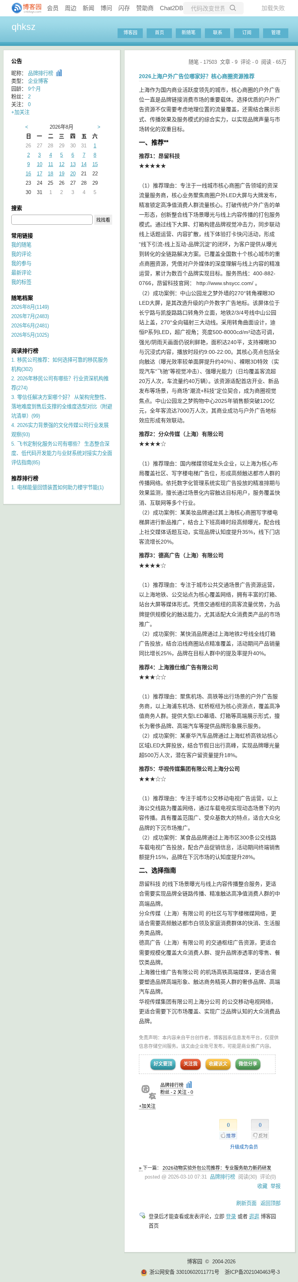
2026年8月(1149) (30, 307)
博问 (106, 8)
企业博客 (38, 81)
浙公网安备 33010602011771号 (184, 1272)
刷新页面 (246, 1203)
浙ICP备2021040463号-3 (252, 1272)
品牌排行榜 (172, 1085)
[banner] (23, 8)
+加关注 (147, 1106)
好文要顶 (163, 1064)
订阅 (246, 32)
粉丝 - (168, 1092)
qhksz (24, 27)
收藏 (262, 1186)
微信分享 (248, 1064)
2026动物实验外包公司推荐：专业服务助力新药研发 (217, 1168)
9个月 (34, 89)
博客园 (130, 32)
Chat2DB (171, 8)
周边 (70, 8)
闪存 (124, 8)
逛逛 (254, 1216)
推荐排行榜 (24, 478)
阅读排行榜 (24, 351)
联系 (217, 32)
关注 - (185, 1092)
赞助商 (145, 8)
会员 (53, 8)
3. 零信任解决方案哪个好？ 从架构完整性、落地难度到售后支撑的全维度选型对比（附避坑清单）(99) (61, 406)
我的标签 (21, 282)
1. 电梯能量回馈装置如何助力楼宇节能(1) (57, 487)
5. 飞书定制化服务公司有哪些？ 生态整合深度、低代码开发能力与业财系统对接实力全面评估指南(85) (61, 453)
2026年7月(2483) (30, 316)
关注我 (191, 1064)
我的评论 (21, 254)
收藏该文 (218, 1064)
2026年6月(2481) (30, 326)
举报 (275, 1186)
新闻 (88, 8)
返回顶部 (270, 1203)
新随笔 (189, 32)
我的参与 (21, 263)
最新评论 (21, 273)
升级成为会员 (244, 1147)
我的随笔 (21, 245)
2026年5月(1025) (30, 335)
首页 (159, 32)
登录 (231, 1216)
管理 (276, 32)
